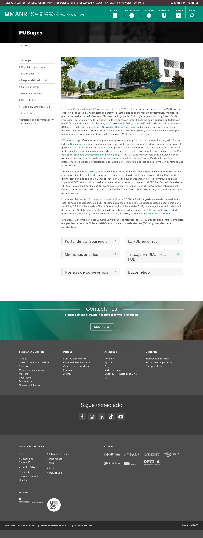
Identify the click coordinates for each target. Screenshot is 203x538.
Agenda (108, 362)
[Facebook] (82, 416)
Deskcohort (55, 458)
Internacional (61, 3)
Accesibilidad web (83, 525)
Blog (107, 366)
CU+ (23, 453)
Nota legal (10, 525)
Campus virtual (154, 366)
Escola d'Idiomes (30, 467)
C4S (51, 463)
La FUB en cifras (30, 86)
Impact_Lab (55, 472)
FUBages (26, 60)
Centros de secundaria (82, 3)
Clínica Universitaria (81, 143)
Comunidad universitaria (40, 3)
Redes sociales (112, 370)
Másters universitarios (31, 370)
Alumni (99, 3)
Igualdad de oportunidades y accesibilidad (37, 121)
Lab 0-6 (92, 171)
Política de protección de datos (55, 525)
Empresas (110, 3)
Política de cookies (27, 525)
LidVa (52, 467)
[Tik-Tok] (111, 416)
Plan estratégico (30, 100)
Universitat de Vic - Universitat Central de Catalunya (110, 126)
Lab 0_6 (25, 471)
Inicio (21, 46)
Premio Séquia (29, 113)
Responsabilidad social (34, 80)
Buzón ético (28, 73)
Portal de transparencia (34, 66)
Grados (23, 358)
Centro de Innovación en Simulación (97, 154)
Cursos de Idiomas (29, 385)
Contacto (139, 3)
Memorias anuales (31, 93)
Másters (23, 373)
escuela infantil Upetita (158, 213)
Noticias (109, 358)
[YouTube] (121, 416)
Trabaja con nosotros (158, 358)
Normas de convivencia (86, 272)
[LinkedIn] (101, 416)
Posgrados (25, 377)
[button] (191, 3)
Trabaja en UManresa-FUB (35, 106)
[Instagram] (92, 416)
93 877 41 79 (179, 3)
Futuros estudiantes (15, 3)
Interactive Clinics (59, 453)
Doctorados (25, 381)
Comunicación (124, 3)
